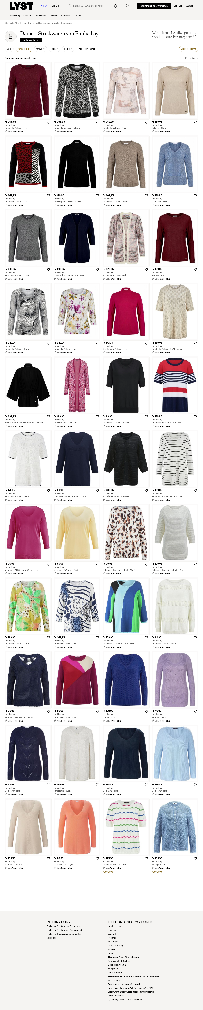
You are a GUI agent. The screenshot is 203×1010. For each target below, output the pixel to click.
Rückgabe (113, 937)
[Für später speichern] (48, 122)
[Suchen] (70, 6)
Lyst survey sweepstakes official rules (125, 999)
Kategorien (113, 968)
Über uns (112, 930)
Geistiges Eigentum (117, 965)
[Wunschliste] (127, 6)
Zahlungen (113, 941)
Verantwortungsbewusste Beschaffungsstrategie (131, 992)
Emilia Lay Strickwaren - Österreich (63, 926)
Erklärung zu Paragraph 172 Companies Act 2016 (130, 988)
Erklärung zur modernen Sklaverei (124, 984)
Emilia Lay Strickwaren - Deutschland (64, 930)
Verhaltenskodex (116, 995)
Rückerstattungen (116, 945)
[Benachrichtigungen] (115, 6)
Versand (112, 934)
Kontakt (111, 953)
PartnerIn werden (116, 972)
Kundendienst (114, 926)
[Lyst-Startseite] (21, 6)
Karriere (111, 949)
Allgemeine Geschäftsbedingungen (124, 957)
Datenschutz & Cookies (119, 961)
